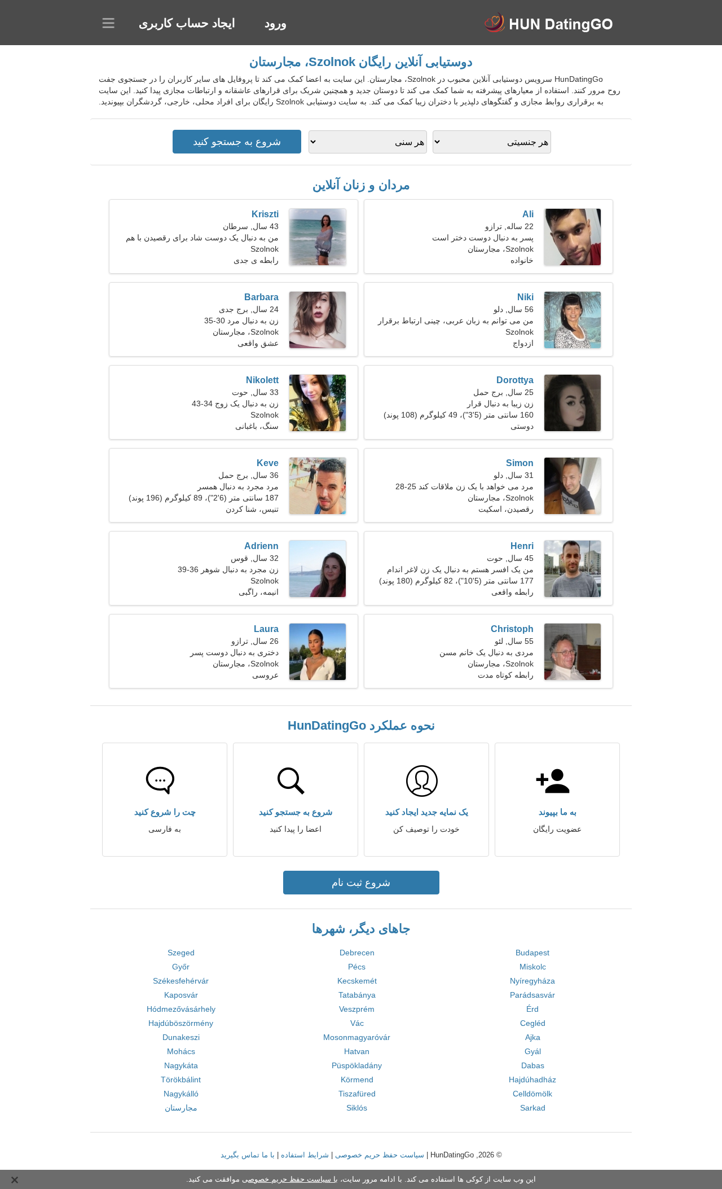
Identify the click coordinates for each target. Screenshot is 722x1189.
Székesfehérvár (181, 980)
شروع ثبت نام (361, 882)
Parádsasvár (532, 994)
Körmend (357, 1079)
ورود (276, 22)
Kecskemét (357, 980)
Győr (181, 966)
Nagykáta (181, 1065)
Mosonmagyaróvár (356, 1037)
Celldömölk (532, 1093)
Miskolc (533, 966)
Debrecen (357, 952)
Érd (532, 1008)
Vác (357, 1023)
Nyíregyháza (532, 980)
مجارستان (181, 1107)
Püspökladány (357, 1065)
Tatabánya (357, 994)
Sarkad (532, 1107)
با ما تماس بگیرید (248, 1155)
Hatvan (356, 1051)
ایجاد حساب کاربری (187, 22)
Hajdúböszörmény (180, 1023)
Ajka (532, 1037)
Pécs (357, 966)
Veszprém (357, 1008)
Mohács (181, 1051)
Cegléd (532, 1023)
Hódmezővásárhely (181, 1008)
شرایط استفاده (305, 1155)
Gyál (533, 1051)
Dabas (532, 1065)
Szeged (181, 952)
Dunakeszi (181, 1037)
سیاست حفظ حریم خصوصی (379, 1155)
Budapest (532, 952)
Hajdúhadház (532, 1079)
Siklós (356, 1107)
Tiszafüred (357, 1093)
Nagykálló (181, 1093)
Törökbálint (181, 1079)
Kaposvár (181, 994)
